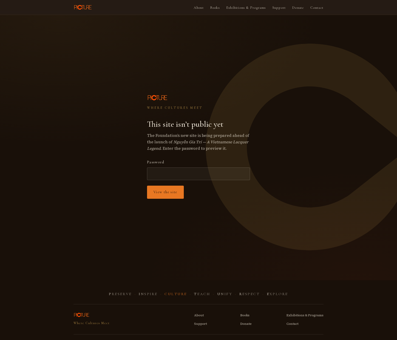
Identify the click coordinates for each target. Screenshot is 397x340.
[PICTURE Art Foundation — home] (83, 7)
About (199, 8)
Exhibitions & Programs (246, 8)
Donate (298, 8)
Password (155, 162)
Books (215, 8)
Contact (316, 8)
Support (279, 8)
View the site (165, 192)
